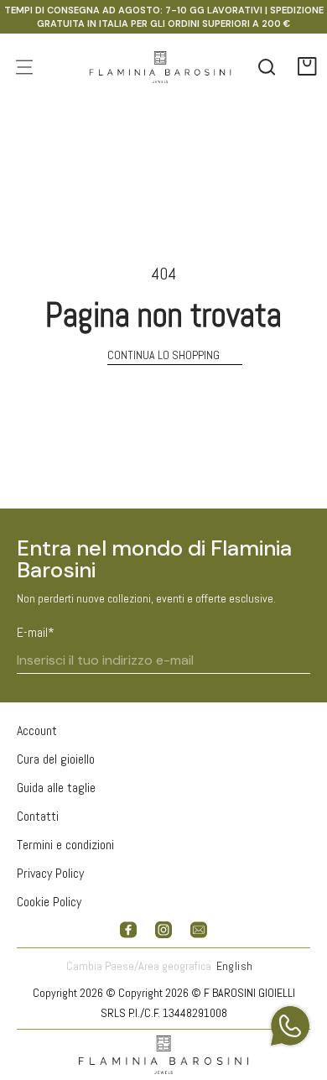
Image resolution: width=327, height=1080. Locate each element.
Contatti (38, 816)
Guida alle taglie (56, 787)
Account (37, 730)
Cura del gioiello (56, 759)
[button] (307, 67)
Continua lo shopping (163, 355)
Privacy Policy (50, 873)
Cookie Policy (49, 901)
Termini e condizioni (65, 844)
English (234, 965)
